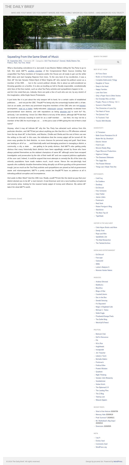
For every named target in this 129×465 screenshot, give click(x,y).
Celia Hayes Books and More (106, 227)
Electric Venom (101, 142)
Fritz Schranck (101, 191)
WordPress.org (101, 447)
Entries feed (100, 441)
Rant (15, 63)
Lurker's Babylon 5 (102, 267)
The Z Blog (100, 394)
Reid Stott (99, 203)
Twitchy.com (100, 397)
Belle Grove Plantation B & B (106, 135)
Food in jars (100, 145)
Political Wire (100, 365)
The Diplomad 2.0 (102, 387)
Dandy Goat (100, 230)
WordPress (118, 461)
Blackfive (99, 288)
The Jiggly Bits (101, 160)
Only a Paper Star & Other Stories (108, 96)
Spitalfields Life (101, 237)
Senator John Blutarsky (104, 378)
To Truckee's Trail (102, 118)
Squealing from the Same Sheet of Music (33, 56)
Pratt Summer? (101, 418)
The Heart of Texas (103, 111)
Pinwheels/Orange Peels (105, 316)
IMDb (98, 264)
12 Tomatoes (100, 132)
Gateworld (99, 261)
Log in (98, 438)
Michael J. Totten (102, 310)
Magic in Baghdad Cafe (104, 307)
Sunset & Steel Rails (103, 105)
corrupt (60, 109)
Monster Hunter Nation (104, 270)
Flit (97, 340)
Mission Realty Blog (103, 148)
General (62, 61)
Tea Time (21, 63)
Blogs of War (100, 291)
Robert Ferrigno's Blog (104, 206)
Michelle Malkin (101, 359)
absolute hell (65, 112)
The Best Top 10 (102, 213)
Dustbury (99, 184)
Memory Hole (100, 414)
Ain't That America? (51, 61)
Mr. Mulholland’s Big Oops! (105, 421)
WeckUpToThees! (102, 322)
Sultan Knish (100, 384)
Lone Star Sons (101, 93)
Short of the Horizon (103, 411)
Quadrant (99, 372)
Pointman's (100, 200)
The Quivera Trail (102, 114)
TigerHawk (99, 216)
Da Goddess (100, 181)
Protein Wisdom (101, 368)
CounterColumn (101, 294)
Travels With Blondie (103, 121)
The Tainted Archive (103, 243)
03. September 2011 (14, 61)
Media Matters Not (73, 61)
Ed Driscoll (100, 188)
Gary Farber (100, 194)
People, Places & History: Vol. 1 (107, 102)
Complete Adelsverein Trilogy (106, 80)
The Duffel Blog (101, 319)
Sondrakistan (100, 381)
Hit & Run (99, 343)
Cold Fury (99, 178)
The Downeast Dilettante (105, 157)
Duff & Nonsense (102, 337)
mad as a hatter (25, 109)
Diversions (99, 426)
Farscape (99, 258)
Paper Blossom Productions (106, 151)
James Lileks (100, 197)
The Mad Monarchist (103, 240)
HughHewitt (100, 346)
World (28, 63)
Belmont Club (101, 334)
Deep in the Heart (102, 86)
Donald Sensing (101, 300)
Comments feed (101, 444)
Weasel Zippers (101, 400)
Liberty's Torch (101, 356)
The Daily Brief (19, 7)
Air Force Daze (101, 74)
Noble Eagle (100, 313)
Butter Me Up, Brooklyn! (104, 139)
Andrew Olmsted (102, 282)
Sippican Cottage (102, 154)
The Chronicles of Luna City (106, 108)
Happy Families (101, 89)
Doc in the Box (101, 297)
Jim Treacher (100, 353)
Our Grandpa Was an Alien (105, 99)
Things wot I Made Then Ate (106, 167)
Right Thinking (101, 375)
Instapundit (100, 350)
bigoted (82, 106)
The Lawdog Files (102, 390)
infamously (51, 109)
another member (35, 71)
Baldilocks (99, 285)
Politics (10, 63)
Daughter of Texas (102, 83)
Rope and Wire (101, 234)
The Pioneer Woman (103, 164)
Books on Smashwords (104, 77)
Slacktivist (99, 210)
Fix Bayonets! (101, 304)
